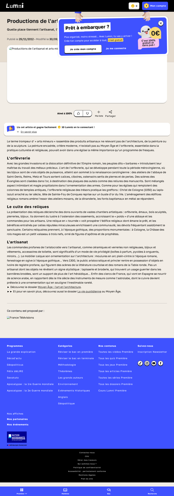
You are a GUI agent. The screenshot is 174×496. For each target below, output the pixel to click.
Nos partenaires (17, 419)
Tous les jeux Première (112, 364)
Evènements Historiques (74, 390)
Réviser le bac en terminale (76, 358)
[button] (22, 491)
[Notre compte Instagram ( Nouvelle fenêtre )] (147, 363)
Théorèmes (65, 371)
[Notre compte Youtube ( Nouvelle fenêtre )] (153, 363)
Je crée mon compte (83, 49)
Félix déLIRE (15, 371)
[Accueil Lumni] (14, 5)
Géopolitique (66, 403)
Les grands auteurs (70, 377)
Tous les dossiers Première (115, 384)
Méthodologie (67, 364)
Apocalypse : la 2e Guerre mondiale (30, 390)
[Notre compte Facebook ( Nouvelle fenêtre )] (160, 363)
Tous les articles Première (115, 371)
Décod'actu (14, 358)
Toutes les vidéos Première (115, 351)
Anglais (63, 396)
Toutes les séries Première (115, 377)
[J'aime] (78, 113)
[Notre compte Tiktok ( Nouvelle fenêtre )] (140, 363)
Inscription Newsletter (152, 351)
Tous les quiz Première (112, 358)
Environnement (68, 384)
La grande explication (21, 351)
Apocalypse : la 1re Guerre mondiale (30, 384)
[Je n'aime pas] (87, 113)
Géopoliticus (15, 364)
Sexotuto (13, 377)
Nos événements (18, 424)
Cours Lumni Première (112, 390)
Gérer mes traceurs (87, 460)
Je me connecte (116, 48)
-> (27, 131)
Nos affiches (15, 413)
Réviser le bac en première (75, 351)
